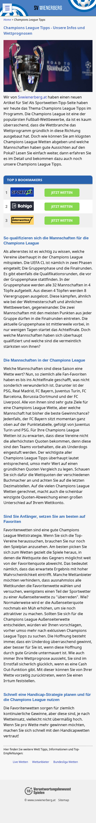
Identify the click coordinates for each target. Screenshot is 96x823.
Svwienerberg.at (32, 97)
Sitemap (63, 800)
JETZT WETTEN (62, 192)
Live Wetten (20, 762)
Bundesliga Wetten (65, 762)
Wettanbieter (40, 762)
